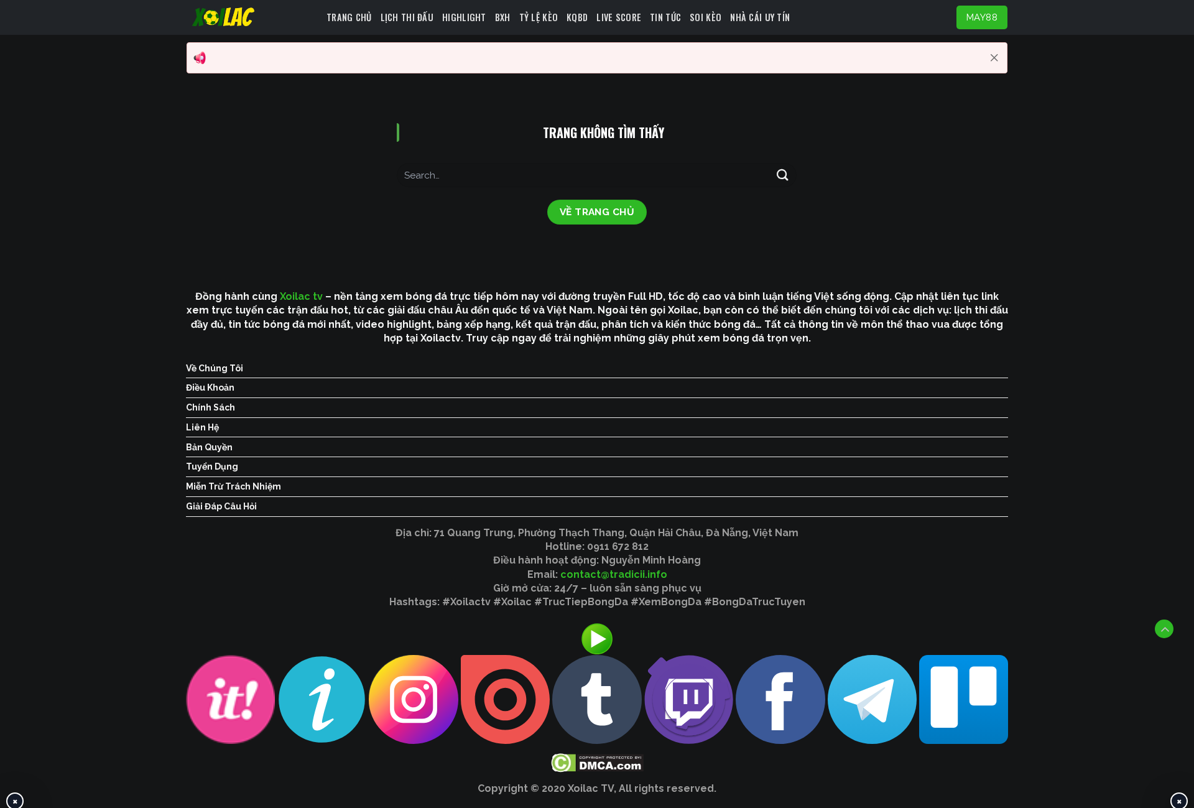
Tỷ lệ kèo (538, 17)
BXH (503, 17)
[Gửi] (782, 175)
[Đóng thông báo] (994, 58)
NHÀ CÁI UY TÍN (760, 17)
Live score (618, 17)
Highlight (464, 17)
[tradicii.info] (252, 17)
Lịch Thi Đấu (407, 17)
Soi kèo (705, 17)
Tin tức (665, 17)
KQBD (577, 17)
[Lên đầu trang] (1164, 629)
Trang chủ (349, 17)
